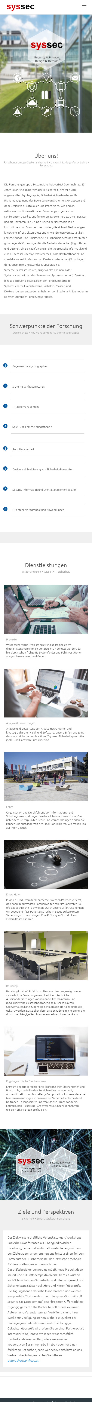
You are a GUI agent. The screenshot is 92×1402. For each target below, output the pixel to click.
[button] (47, 366)
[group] (47, 366)
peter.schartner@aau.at (22, 1360)
